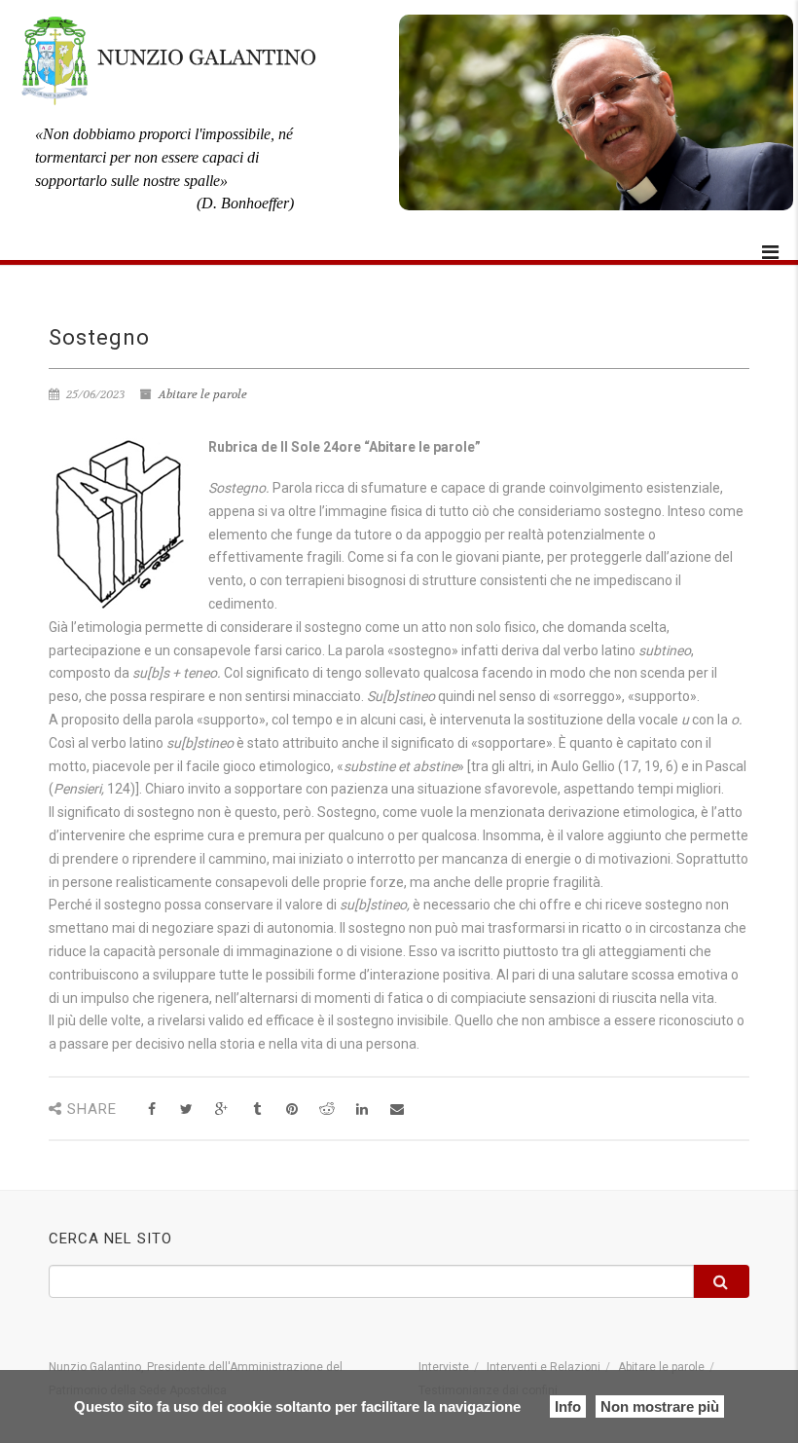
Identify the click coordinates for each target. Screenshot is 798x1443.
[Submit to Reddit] (326, 1109)
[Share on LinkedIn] (361, 1109)
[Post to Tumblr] (256, 1109)
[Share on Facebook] (151, 1109)
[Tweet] (186, 1109)
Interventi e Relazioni (543, 1367)
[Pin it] (291, 1109)
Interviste (443, 1367)
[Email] (396, 1109)
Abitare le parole (203, 394)
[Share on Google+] (221, 1109)
